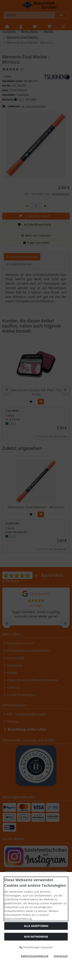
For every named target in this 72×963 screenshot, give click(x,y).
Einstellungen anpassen (38, 947)
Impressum (61, 956)
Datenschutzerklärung (34, 956)
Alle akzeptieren (36, 926)
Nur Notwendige (36, 936)
